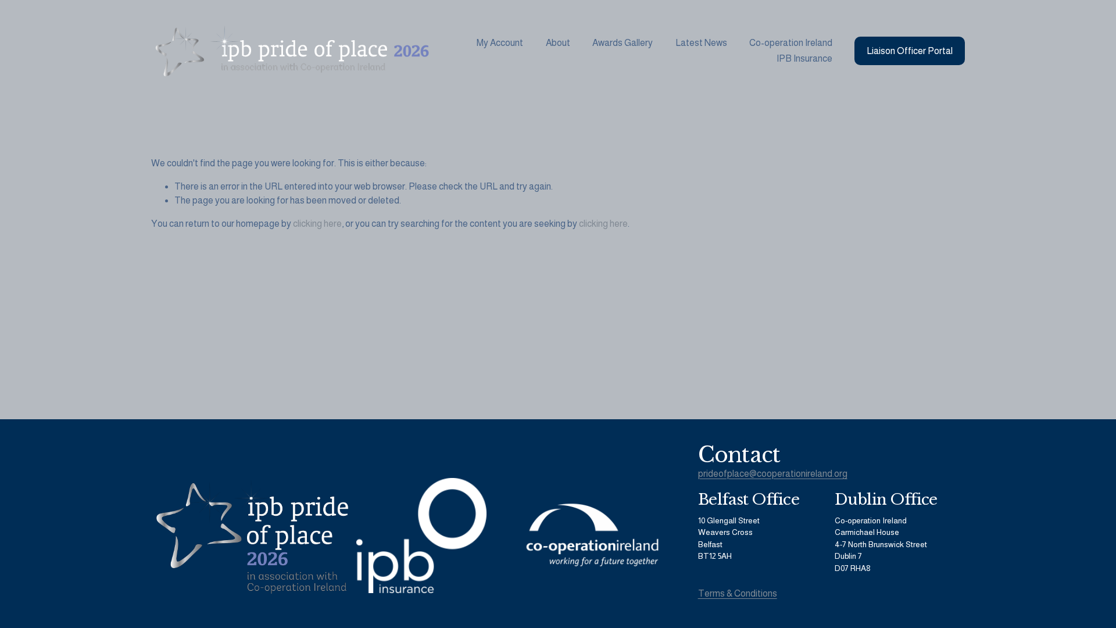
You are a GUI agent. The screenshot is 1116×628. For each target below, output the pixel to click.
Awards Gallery (622, 43)
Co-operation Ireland (790, 43)
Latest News (701, 43)
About (558, 43)
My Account (500, 43)
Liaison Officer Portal (910, 51)
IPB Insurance (804, 58)
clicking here (317, 224)
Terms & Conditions (737, 593)
